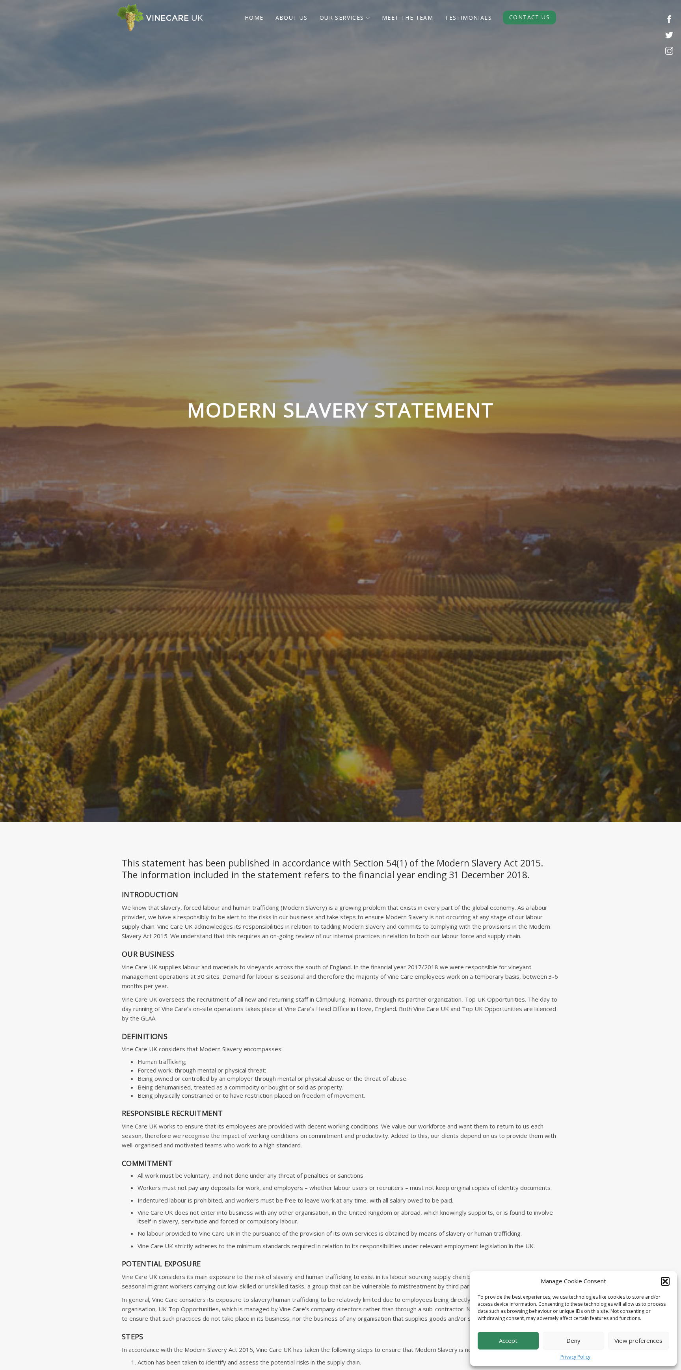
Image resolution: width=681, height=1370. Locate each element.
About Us (291, 17)
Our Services (342, 17)
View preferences (638, 1340)
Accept (508, 1340)
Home (254, 17)
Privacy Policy (575, 1356)
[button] (665, 1281)
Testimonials (468, 17)
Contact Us (529, 17)
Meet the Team (407, 17)
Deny (573, 1340)
